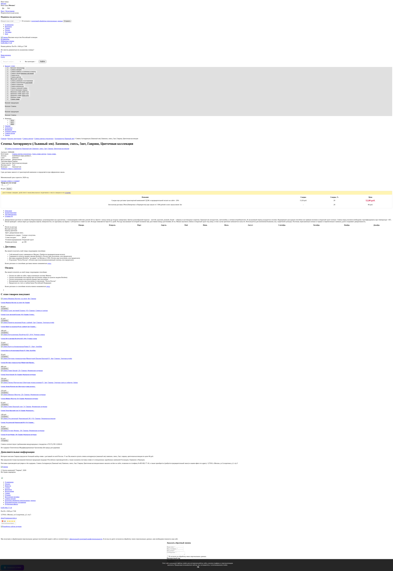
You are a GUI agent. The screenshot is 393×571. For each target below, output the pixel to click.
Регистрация (10, 11)
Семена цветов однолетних (43, 138)
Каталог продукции (17, 68)
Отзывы (8, 495)
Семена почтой (10, 499)
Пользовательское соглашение (15, 502)
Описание (8, 211)
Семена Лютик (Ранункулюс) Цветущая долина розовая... (18, 386)
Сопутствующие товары (19, 90)
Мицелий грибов (17, 79)
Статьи (7, 487)
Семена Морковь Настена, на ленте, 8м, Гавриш (15, 302)
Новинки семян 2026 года (20, 92)
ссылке (68, 193)
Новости (8, 486)
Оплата (7, 30)
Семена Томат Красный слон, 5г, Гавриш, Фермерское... (17, 410)
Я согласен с (42, 21)
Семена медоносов (17, 86)
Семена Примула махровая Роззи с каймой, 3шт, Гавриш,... (18, 326)
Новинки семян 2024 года (20, 95)
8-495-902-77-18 (6, 43)
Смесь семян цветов (39, 154)
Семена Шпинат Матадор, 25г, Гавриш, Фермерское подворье (19, 398)
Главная (3, 138)
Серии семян (15, 99)
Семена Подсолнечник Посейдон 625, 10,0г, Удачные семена (19, 338)
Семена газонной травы (19, 88)
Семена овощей (16, 70)
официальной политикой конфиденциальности (85, 539)
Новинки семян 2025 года (20, 93)
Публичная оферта (11, 504)
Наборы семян (16, 97)
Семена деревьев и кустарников (22, 81)
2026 (12, 124)
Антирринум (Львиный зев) (64, 138)
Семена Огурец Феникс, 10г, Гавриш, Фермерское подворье (19, 434)
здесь (49, 263)
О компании (9, 25)
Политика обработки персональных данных (20, 500)
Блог (6, 34)
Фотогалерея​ (9, 491)
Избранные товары (7, 41)
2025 (12, 122)
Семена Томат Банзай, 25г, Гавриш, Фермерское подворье (18, 374)
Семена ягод (15, 75)
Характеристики (10, 212)
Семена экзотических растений (21, 82)
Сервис (7, 28)
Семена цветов (16, 77)
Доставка (8, 32)
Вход (2, 11)
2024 (12, 120)
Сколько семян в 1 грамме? (10, 181)
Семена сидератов (17, 84)
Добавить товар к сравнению (11, 169)
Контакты (8, 26)
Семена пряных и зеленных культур (23, 71)
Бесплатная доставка (12, 497)
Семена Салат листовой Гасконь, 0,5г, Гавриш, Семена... (18, 314)
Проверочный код (173, 558)
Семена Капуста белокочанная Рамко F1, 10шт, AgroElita (18, 350)
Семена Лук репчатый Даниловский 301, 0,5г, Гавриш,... (17, 422)
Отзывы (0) (9, 216)
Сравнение (5, 39)
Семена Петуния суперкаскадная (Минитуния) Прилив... (18, 362)
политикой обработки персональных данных (47, 21)
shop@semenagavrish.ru (9, 518)
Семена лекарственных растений (22, 73)
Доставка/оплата (10, 214)
